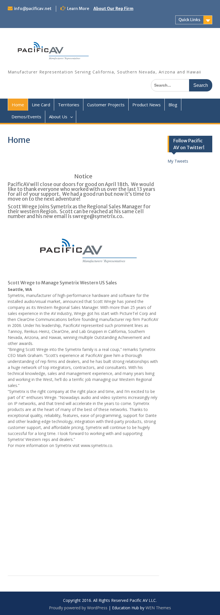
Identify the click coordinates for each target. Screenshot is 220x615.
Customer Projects (106, 104)
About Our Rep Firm (113, 8)
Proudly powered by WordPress (78, 607)
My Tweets (178, 161)
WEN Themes (158, 607)
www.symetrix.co (96, 445)
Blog (172, 104)
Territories (68, 104)
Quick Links (189, 19)
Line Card (41, 104)
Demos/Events (26, 116)
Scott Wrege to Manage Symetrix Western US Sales (62, 282)
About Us (58, 116)
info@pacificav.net (33, 8)
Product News (146, 104)
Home (18, 104)
